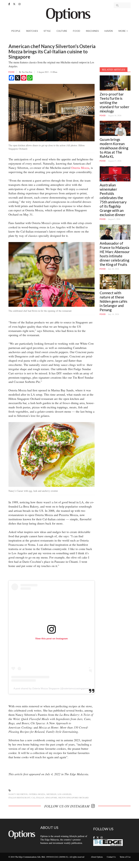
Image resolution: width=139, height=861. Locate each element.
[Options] (69, 14)
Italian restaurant (19, 797)
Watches (32, 30)
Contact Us (111, 856)
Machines (92, 30)
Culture (61, 30)
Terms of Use (125, 856)
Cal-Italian (37, 797)
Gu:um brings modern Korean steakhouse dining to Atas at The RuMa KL (114, 147)
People (15, 30)
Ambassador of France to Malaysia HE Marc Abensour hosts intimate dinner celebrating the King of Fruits (115, 254)
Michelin (51, 794)
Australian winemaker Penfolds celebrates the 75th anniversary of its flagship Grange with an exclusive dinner (113, 200)
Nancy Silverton (18, 794)
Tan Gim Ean (27, 72)
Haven (108, 30)
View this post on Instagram (51, 638)
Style (47, 30)
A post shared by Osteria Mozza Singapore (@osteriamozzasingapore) (51, 688)
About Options (97, 856)
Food (76, 30)
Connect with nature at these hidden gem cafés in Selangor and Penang (113, 301)
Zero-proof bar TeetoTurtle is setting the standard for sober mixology (114, 102)
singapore (51, 797)
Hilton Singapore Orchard (73, 797)
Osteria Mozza (80, 168)
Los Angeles (64, 794)
